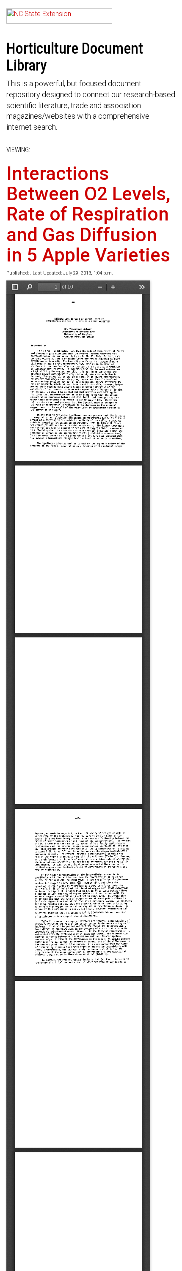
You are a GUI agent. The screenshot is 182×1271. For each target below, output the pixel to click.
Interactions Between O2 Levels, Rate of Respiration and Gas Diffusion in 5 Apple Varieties (88, 215)
